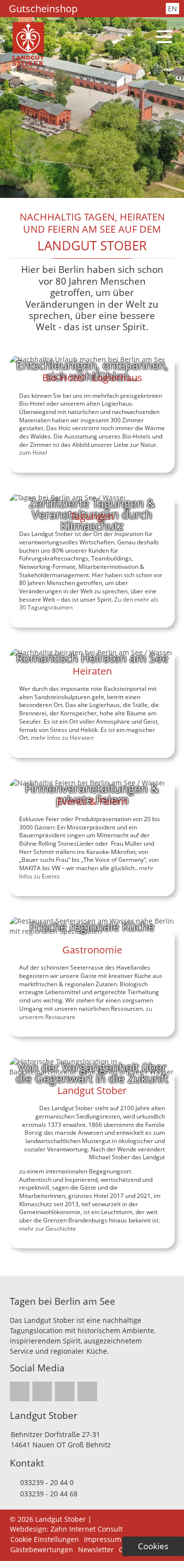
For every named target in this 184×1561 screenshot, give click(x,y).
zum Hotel (33, 452)
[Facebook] (107, 9)
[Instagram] (94, 9)
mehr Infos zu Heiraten (62, 737)
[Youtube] (132, 9)
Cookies (153, 1546)
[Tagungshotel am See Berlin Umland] (28, 63)
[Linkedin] (120, 9)
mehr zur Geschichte (47, 1228)
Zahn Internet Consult (87, 1529)
